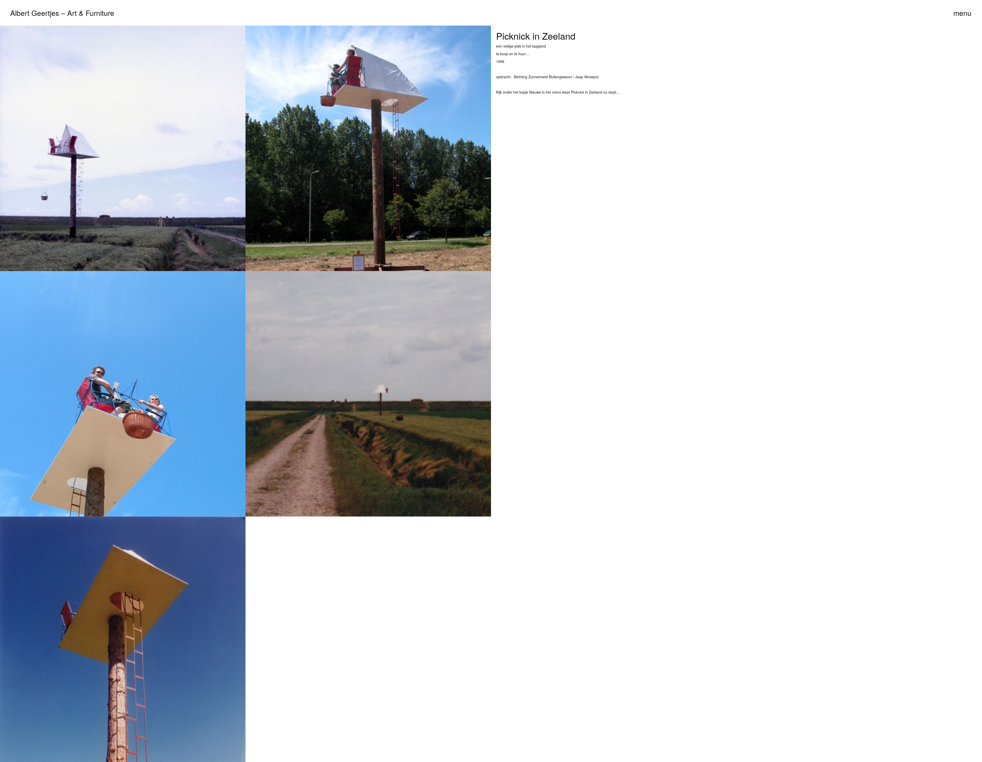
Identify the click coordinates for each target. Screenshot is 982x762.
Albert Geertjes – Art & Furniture (62, 13)
